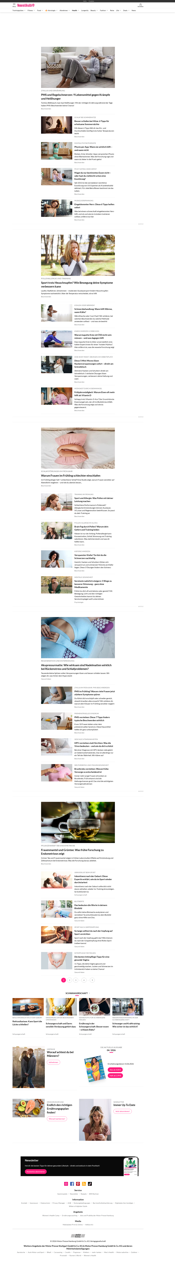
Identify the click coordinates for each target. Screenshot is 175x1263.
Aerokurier (21, 1252)
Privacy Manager (58, 1203)
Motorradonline (122, 1252)
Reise (112, 10)
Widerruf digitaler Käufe (78, 1206)
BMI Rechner (94, 1194)
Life (117, 10)
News (134, 10)
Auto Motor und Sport (36, 1252)
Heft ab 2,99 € (115, 1075)
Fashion (103, 10)
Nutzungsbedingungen (82, 1203)
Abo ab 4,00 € (115, 1070)
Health (74, 10)
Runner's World (75, 1255)
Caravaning (58, 1252)
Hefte (85, 1)
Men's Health (109, 1252)
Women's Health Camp (50, 1215)
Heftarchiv (89, 1225)
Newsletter (74, 1194)
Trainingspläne (17, 10)
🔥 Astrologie (50, 10)
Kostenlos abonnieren (36, 1171)
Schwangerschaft (77, 993)
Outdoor (134, 1252)
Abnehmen (64, 10)
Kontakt (24, 1203)
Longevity (84, 10)
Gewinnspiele (62, 1194)
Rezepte (84, 1194)
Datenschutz (45, 1203)
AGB (69, 1203)
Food (39, 10)
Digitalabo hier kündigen (124, 1203)
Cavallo (67, 1252)
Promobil (63, 1255)
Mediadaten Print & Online (73, 1225)
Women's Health (90, 1255)
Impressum (34, 1203)
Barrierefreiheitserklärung (102, 1203)
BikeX (49, 1252)
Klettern (86, 1252)
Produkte (91, 1)
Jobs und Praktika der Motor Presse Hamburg (97, 1215)
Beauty (93, 10)
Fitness (30, 10)
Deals (125, 10)
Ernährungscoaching (69, 1215)
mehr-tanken (96, 1252)
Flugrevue (76, 1252)
